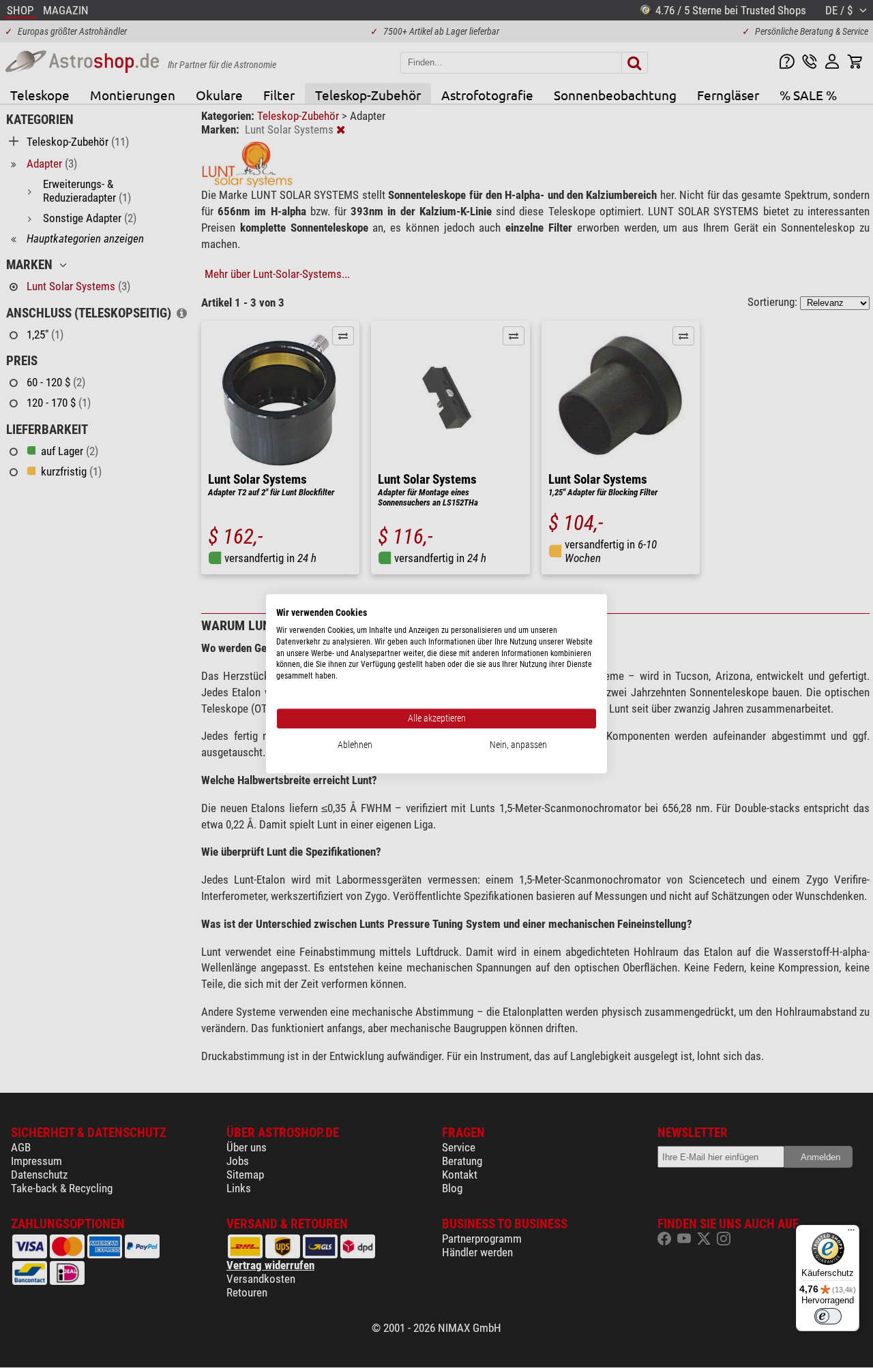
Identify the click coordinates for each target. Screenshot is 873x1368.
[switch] (828, 1316)
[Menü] (851, 1233)
